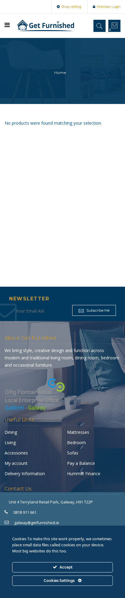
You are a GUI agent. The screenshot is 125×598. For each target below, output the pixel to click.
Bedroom (76, 442)
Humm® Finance (83, 473)
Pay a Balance (81, 463)
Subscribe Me (98, 310)
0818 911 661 (24, 512)
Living (10, 442)
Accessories (16, 453)
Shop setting (71, 6)
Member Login (108, 6)
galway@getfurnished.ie (36, 522)
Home (60, 72)
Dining (11, 432)
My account (16, 463)
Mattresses (78, 432)
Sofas (72, 453)
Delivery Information (25, 473)
